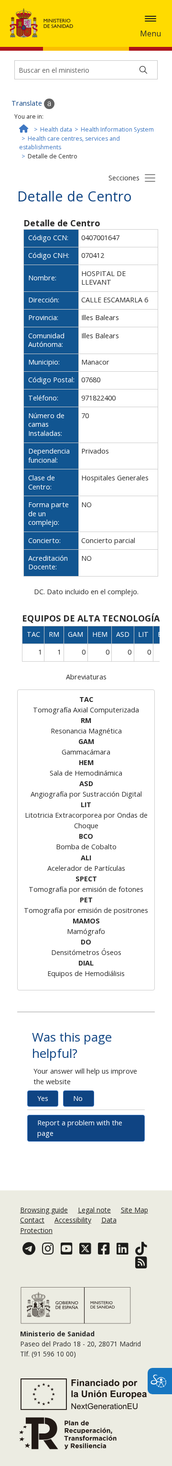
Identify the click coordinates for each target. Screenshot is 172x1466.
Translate (27, 103)
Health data (56, 129)
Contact (32, 1219)
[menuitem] (45, 1209)
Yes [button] (42, 1098)
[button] (150, 19)
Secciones (124, 177)
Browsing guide (44, 1209)
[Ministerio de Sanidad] (44, 23)
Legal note (94, 1209)
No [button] (78, 1098)
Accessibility (72, 1219)
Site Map (134, 1209)
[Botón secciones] (150, 177)
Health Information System (117, 129)
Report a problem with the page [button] (79, 1128)
